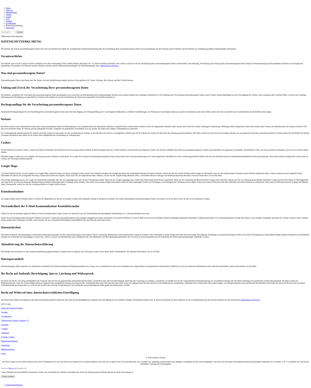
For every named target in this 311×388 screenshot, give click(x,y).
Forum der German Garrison (12, 308)
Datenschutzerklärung (9, 341)
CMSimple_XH (12, 368)
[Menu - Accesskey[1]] (3, 4)
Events (8, 17)
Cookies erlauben (8, 376)
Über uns (9, 10)
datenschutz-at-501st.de (109, 66)
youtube (4, 329)
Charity (9, 15)
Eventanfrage (11, 23)
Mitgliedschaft (11, 12)
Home (8, 8)
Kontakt (9, 21)
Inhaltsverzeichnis (8, 349)
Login (3, 353)
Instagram (5, 333)
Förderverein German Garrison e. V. (15, 320)
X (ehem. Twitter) (8, 337)
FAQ (8, 19)
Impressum (10, 28)
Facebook (5, 325)
